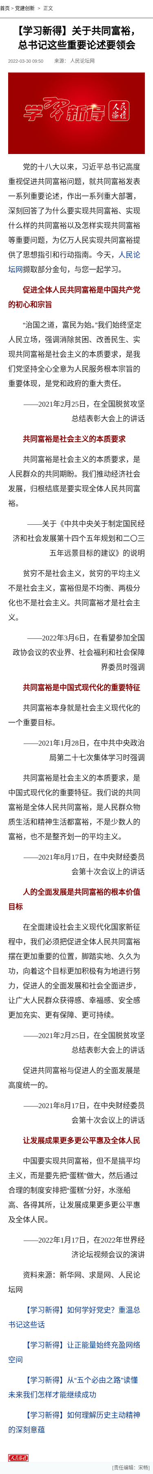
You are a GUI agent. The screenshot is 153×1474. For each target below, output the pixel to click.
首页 (5, 8)
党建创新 (25, 8)
